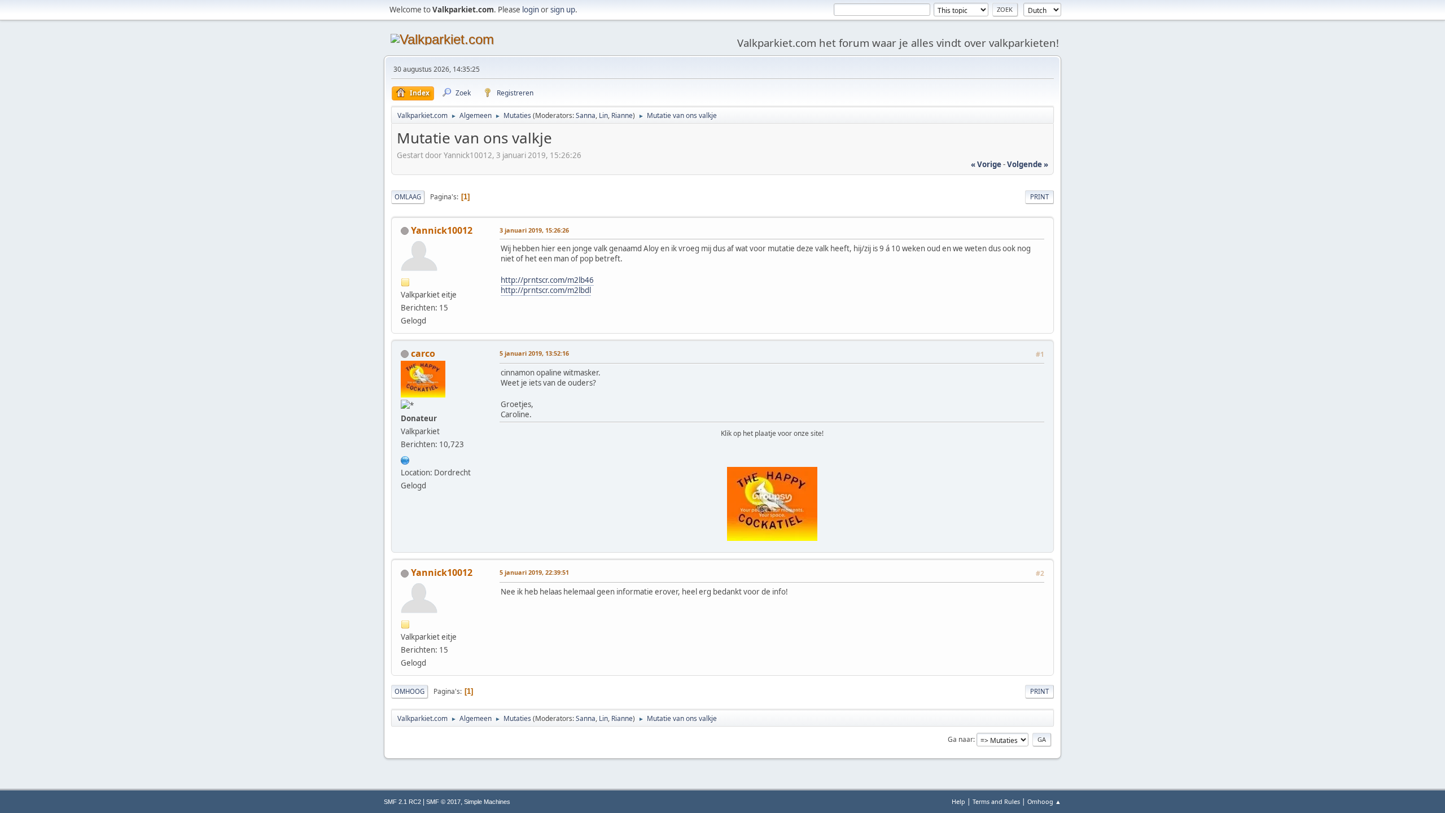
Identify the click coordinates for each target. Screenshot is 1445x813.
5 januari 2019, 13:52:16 (534, 353)
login (530, 10)
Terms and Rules (996, 801)
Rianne (622, 115)
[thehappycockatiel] (405, 459)
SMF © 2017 (443, 801)
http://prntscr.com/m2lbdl (546, 290)
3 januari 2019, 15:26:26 (534, 230)
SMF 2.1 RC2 (402, 801)
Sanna (585, 115)
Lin (603, 115)
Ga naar (960, 739)
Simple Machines (487, 801)
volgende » (1027, 164)
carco (423, 353)
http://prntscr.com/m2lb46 (547, 280)
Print (1039, 197)
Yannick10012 (441, 230)
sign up (562, 10)
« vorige (986, 164)
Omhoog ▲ (1044, 801)
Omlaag (408, 197)
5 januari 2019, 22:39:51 (534, 572)
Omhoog (409, 691)
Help (958, 801)
